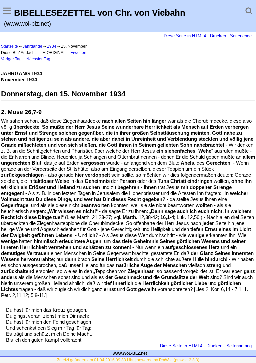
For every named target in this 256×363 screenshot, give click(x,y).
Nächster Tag (38, 59)
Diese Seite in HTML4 (185, 35)
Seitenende (241, 35)
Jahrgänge (32, 46)
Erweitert (78, 52)
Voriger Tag (11, 59)
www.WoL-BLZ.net (130, 353)
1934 (51, 46)
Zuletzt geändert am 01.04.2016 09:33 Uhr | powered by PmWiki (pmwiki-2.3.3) (128, 360)
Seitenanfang (239, 345)
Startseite (9, 46)
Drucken (218, 35)
